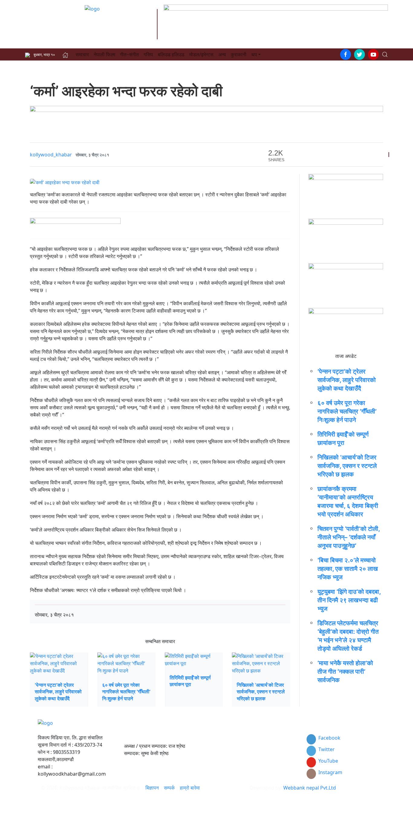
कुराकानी (238, 54)
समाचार (82, 54)
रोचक (215, 775)
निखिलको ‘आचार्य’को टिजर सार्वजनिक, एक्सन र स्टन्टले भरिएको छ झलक (261, 692)
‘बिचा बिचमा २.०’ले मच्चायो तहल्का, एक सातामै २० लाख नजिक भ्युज (347, 569)
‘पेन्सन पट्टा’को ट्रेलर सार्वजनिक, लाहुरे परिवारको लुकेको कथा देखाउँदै (58, 692)
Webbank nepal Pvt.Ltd (309, 787)
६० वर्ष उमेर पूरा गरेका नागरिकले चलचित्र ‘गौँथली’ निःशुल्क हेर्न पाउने (126, 692)
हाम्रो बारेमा (190, 787)
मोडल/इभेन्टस (201, 54)
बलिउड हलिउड (171, 54)
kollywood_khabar (51, 154)
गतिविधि (217, 767)
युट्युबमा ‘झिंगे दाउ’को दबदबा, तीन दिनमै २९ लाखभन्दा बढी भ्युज (349, 600)
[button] (385, 54)
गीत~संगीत (129, 54)
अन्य (222, 54)
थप (254, 54)
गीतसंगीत (218, 760)
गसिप (148, 54)
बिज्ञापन (152, 787)
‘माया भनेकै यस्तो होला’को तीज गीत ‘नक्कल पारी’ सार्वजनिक (345, 671)
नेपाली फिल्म (104, 54)
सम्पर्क (170, 787)
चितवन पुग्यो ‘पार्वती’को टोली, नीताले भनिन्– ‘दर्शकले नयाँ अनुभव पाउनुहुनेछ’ (348, 537)
